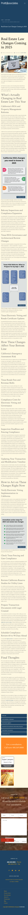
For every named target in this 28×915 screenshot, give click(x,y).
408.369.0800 (16, 797)
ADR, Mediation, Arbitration (8, 719)
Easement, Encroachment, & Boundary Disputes (12, 726)
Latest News (23, 52)
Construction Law (6, 733)
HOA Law (4, 715)
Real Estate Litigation (6, 723)
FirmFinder (22, 906)
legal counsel (9, 638)
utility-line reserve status (6, 622)
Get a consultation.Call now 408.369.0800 (14, 746)
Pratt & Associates (9, 700)
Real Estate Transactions (7, 730)
